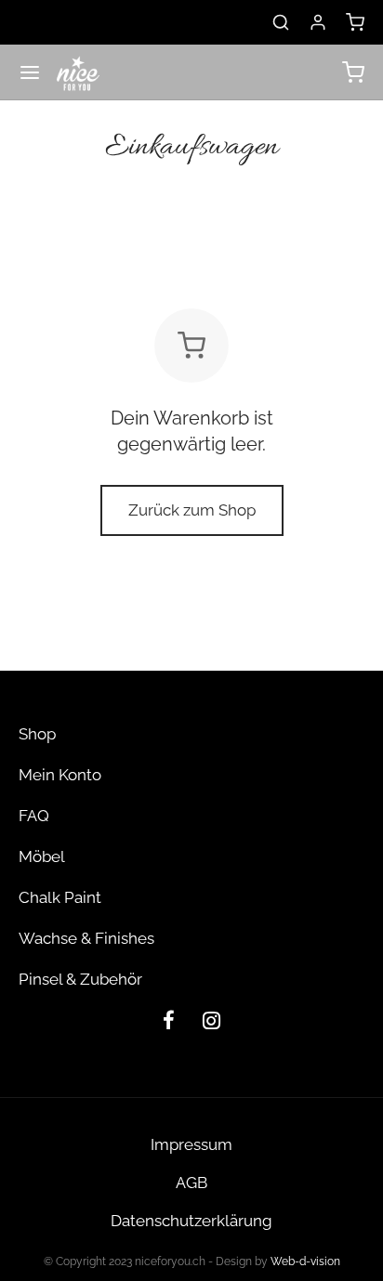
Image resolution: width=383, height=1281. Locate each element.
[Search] (280, 22)
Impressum (191, 1144)
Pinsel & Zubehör (80, 979)
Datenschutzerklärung (191, 1220)
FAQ (34, 815)
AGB (191, 1182)
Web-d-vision (305, 1261)
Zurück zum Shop (192, 510)
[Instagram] (211, 1022)
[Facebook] (168, 1022)
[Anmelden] (318, 22)
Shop (37, 734)
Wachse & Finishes (86, 938)
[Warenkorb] (355, 22)
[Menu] (30, 72)
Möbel (42, 856)
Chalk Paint (60, 897)
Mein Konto (60, 774)
